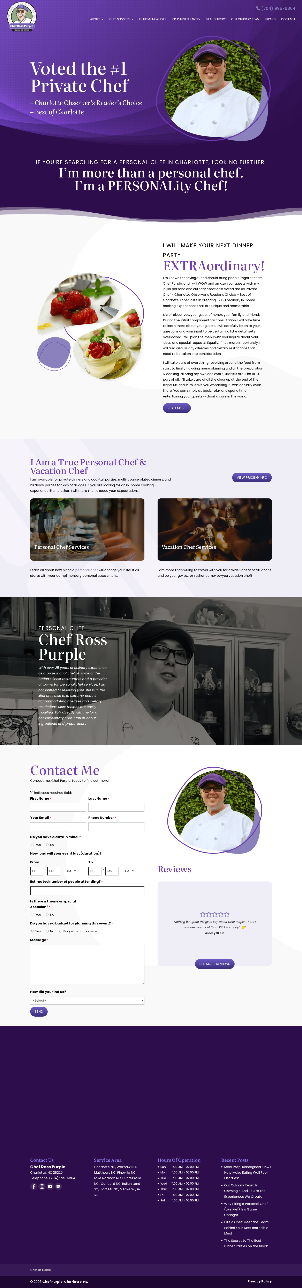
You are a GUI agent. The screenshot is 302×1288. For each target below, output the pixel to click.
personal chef (86, 570)
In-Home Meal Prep (152, 19)
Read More (176, 408)
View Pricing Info (252, 477)
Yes (38, 844)
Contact (288, 19)
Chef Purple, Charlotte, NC (65, 1281)
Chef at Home (40, 1270)
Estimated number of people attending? (66, 881)
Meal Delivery (216, 19)
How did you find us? (48, 991)
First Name (40, 798)
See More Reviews (214, 963)
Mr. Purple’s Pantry (186, 19)
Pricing (270, 19)
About (95, 19)
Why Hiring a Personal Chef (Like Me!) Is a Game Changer (246, 1209)
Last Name (98, 798)
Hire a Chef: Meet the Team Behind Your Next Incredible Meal (246, 1228)
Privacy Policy (260, 1281)
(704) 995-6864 (277, 8)
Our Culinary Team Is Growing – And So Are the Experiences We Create (244, 1191)
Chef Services (119, 19)
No (52, 844)
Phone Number (102, 817)
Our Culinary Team (245, 19)
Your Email (40, 817)
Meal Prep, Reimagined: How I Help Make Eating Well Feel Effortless (247, 1172)
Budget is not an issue (80, 931)
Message (39, 940)
